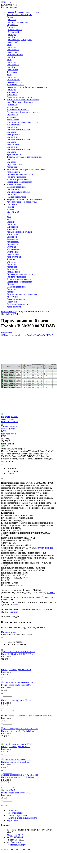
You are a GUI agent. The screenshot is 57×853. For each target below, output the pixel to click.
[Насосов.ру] (7, 2)
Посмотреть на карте (16, 845)
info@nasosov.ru (14, 842)
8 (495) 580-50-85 (15, 837)
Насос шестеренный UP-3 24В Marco (18, 777)
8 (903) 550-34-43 (15, 835)
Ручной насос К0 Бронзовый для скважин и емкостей (26, 716)
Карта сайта (12, 820)
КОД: (3, 436)
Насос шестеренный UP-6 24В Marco (18, 731)
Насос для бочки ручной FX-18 (16, 700)
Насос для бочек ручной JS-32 (15, 762)
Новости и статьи (15, 813)
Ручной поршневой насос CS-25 (16, 793)
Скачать (51, 592)
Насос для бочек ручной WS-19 (16, 669)
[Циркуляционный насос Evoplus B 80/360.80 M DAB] (27, 335)
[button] (6, 333)
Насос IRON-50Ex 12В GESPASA (17, 654)
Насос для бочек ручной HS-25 (15, 746)
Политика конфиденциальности (22, 818)
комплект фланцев (44, 548)
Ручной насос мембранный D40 (16, 685)
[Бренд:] (4, 446)
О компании (12, 810)
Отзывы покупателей (17, 815)
